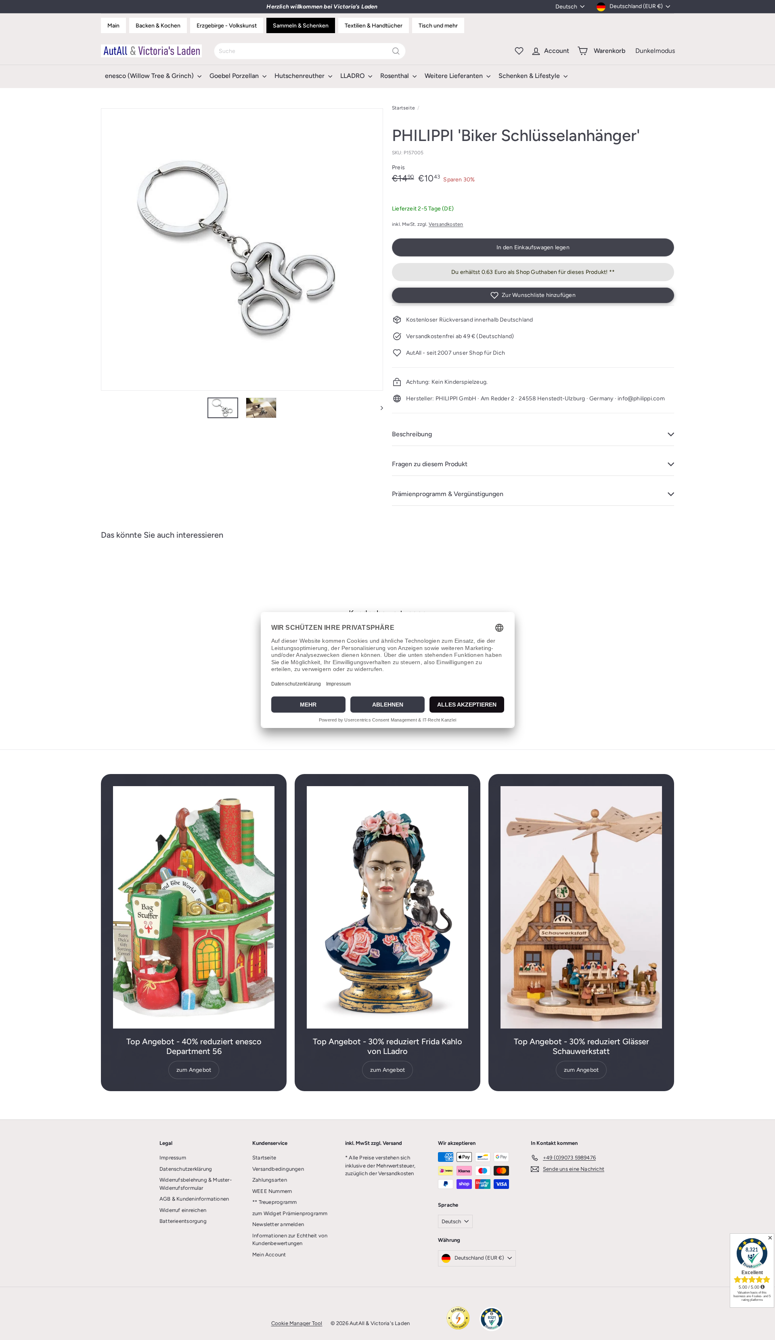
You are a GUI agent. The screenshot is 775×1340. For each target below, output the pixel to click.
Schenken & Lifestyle (530, 76)
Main (113, 25)
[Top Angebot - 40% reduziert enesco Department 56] (193, 907)
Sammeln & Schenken (301, 25)
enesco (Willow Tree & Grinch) (150, 76)
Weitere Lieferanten (454, 76)
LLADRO (353, 76)
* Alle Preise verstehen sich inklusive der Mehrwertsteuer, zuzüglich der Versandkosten (380, 1165)
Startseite (403, 108)
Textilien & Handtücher (373, 25)
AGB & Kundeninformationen (194, 1199)
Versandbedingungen (278, 1169)
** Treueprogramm (274, 1202)
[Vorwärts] (378, 408)
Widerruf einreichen (182, 1210)
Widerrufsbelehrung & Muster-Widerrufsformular (195, 1184)
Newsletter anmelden (278, 1224)
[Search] (396, 51)
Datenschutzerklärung (185, 1169)
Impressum (172, 1158)
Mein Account (269, 1255)
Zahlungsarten (269, 1180)
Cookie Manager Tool (297, 1323)
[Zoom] (242, 249)
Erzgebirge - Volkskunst (227, 25)
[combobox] (310, 51)
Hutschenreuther (300, 76)
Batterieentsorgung (183, 1221)
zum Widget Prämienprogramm (289, 1213)
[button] (533, 295)
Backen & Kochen (158, 25)
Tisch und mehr (438, 25)
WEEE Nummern (272, 1191)
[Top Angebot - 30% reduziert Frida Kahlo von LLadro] (387, 907)
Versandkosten (446, 224)
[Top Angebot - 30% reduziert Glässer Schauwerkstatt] (581, 907)
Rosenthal (395, 76)
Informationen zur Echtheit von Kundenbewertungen (289, 1240)
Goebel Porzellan (234, 76)
